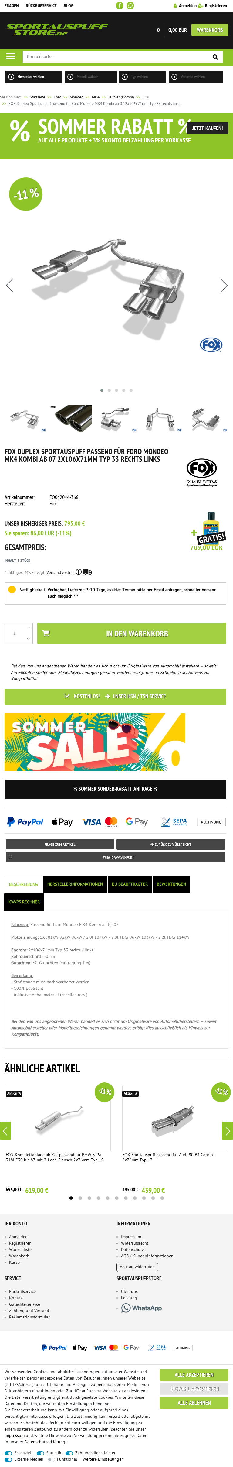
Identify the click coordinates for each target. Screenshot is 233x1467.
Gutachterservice (24, 1305)
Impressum (131, 1237)
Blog (68, 6)
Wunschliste (20, 1250)
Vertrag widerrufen (137, 1267)
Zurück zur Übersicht (172, 845)
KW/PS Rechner (24, 902)
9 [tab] (144, 1198)
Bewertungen (171, 884)
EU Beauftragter (130, 884)
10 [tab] (153, 1198)
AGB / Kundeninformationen (147, 1256)
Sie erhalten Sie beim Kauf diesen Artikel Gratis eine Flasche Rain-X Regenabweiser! (208, 529)
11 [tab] (162, 1198)
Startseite (34, 97)
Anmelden (18, 1237)
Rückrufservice (41, 6)
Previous (5, 1131)
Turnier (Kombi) (121, 97)
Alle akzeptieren (194, 1375)
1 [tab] (71, 1198)
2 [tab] (80, 1198)
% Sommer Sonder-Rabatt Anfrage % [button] (115, 789)
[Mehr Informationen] (116, 1347)
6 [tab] (116, 1198)
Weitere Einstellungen (103, 1459)
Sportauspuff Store (58, 31)
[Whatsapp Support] (130, 5)
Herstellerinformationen (75, 884)
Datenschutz (132, 1250)
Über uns (129, 1292)
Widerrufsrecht (134, 1243)
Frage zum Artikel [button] (60, 844)
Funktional (67, 1459)
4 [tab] (98, 1198)
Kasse (14, 1263)
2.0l (146, 97)
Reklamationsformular (29, 1317)
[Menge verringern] (28, 638)
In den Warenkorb (137, 634)
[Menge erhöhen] (28, 628)
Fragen (12, 6)
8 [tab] (135, 1198)
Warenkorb (210, 30)
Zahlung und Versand (29, 1311)
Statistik (53, 1453)
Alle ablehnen (194, 1403)
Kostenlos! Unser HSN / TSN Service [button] (119, 696)
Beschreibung (23, 885)
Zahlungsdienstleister (95, 1453)
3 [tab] (89, 1198)
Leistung (129, 1298)
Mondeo (76, 97)
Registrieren (20, 1243)
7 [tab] (126, 1198)
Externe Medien (28, 1459)
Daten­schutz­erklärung (45, 1442)
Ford (57, 97)
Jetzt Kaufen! (207, 128)
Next (227, 1131)
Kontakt (16, 1298)
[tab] (24, 885)
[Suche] (215, 57)
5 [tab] (107, 1198)
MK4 (96, 97)
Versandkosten (60, 573)
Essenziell (23, 1453)
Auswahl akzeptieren (194, 1389)
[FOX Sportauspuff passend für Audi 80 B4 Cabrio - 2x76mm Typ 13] (174, 1118)
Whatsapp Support (118, 857)
